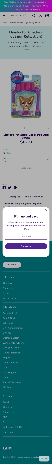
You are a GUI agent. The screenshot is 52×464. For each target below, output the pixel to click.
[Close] (46, 210)
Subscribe (26, 246)
